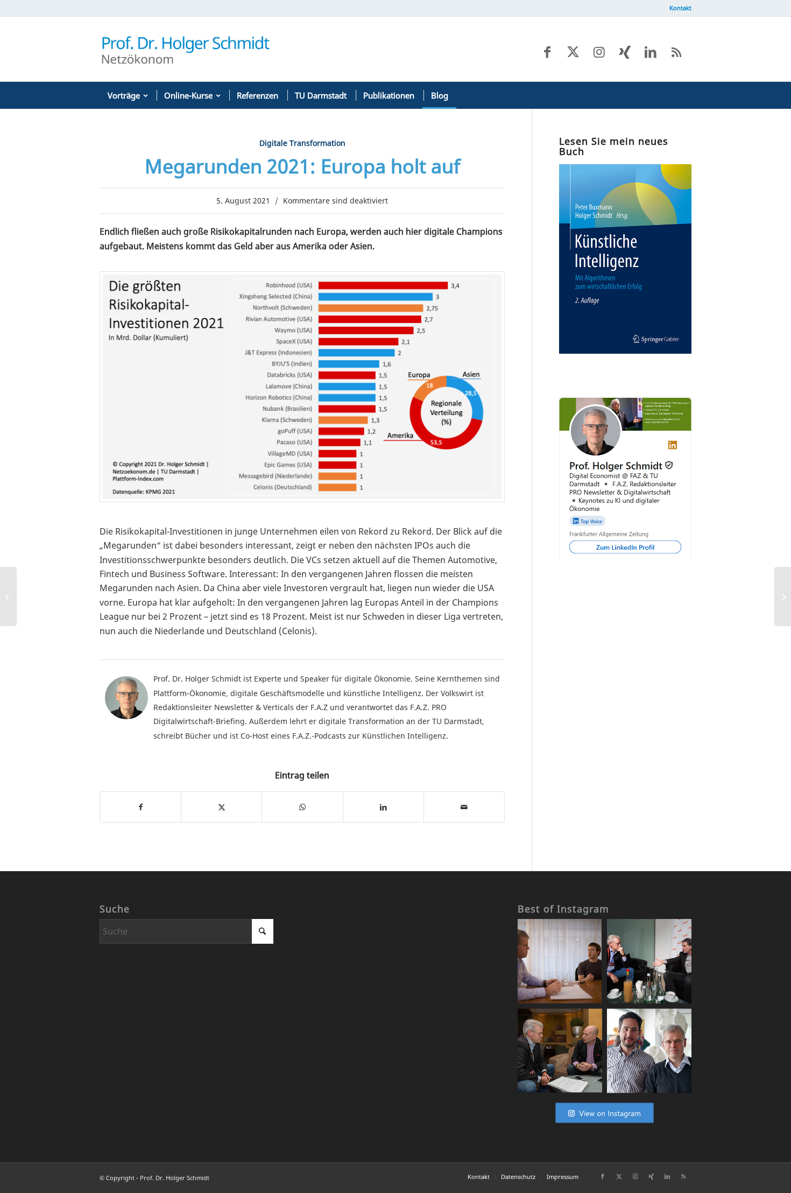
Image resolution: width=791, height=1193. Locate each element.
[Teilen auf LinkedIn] (383, 807)
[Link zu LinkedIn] (650, 51)
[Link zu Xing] (624, 51)
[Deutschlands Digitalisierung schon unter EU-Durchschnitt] (8, 596)
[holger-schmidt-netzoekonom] (186, 49)
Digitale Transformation (302, 143)
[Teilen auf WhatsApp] (302, 807)
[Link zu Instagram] (599, 51)
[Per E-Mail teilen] (464, 807)
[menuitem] (677, 8)
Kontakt (680, 8)
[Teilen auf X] (221, 807)
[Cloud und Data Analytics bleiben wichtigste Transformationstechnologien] (782, 596)
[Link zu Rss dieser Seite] (676, 51)
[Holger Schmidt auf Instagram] (604, 1123)
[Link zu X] (573, 51)
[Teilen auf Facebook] (140, 807)
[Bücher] (625, 350)
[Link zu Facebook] (547, 51)
